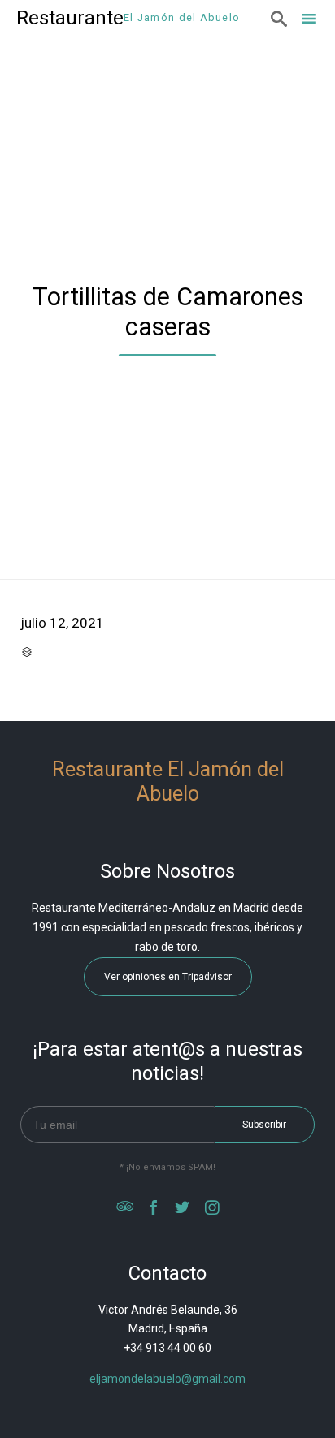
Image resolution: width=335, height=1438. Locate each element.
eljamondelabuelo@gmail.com (167, 1378)
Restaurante (70, 17)
